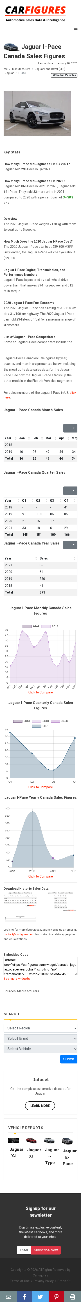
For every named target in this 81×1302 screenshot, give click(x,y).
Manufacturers (21, 69)
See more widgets (17, 978)
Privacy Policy (44, 1281)
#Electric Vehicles (64, 75)
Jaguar (9, 73)
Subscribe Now (46, 1250)
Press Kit (64, 1281)
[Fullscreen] (66, 428)
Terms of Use (20, 1281)
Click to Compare (40, 692)
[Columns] (73, 428)
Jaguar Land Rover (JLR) (50, 69)
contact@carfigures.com (19, 934)
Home (3, 69)
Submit (68, 1059)
